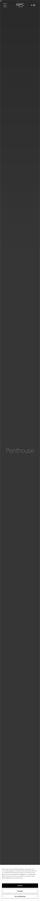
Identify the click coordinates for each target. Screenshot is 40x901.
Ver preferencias (20, 896)
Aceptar (20, 886)
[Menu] (5, 5)
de (34, 5)
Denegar (20, 891)
